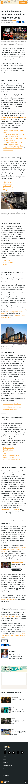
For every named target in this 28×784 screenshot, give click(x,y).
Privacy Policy (6, 775)
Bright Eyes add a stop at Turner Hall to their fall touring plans (18, 722)
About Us (5, 759)
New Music (13, 708)
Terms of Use (6, 772)
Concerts (13, 718)
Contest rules (6, 768)
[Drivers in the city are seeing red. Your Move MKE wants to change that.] (6, 732)
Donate (23, 2)
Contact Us (5, 762)
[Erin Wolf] (4, 653)
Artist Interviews (14, 697)
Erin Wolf (14, 20)
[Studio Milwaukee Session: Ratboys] (6, 565)
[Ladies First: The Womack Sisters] (6, 700)
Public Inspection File (7, 765)
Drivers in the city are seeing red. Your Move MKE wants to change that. (18, 733)
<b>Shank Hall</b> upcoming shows (13, 146)
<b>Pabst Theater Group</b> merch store (14, 138)
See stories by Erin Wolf (15, 658)
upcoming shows (13, 144)
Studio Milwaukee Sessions (17, 562)
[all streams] (26, 782)
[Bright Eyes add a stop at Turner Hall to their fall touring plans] (6, 721)
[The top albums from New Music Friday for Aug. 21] (6, 710)
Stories (4, 640)
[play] (2, 782)
